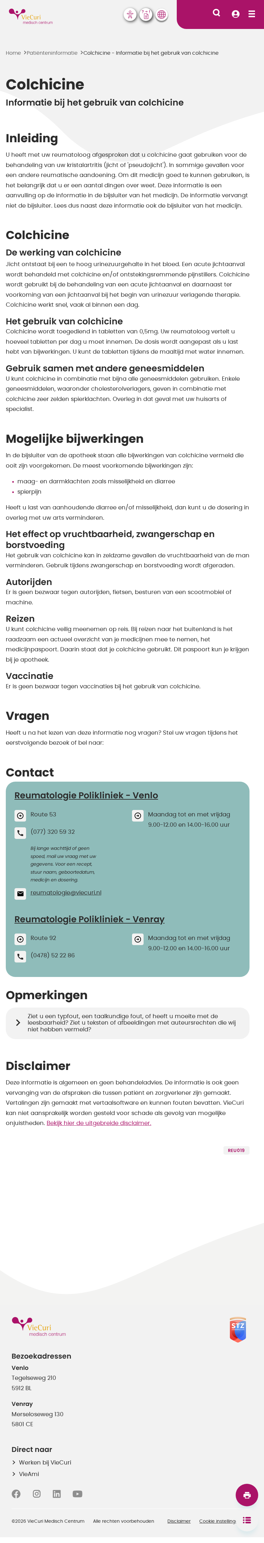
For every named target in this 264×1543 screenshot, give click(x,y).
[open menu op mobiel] (251, 14)
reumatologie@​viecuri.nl (66, 893)
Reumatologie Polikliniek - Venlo (86, 795)
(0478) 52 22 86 (53, 956)
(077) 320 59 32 (53, 832)
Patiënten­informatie (52, 53)
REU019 (236, 1150)
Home (13, 53)
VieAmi (29, 1474)
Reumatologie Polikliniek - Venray (89, 919)
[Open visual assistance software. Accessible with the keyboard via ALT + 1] (130, 14)
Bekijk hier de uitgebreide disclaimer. (99, 1123)
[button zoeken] (216, 13)
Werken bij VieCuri (45, 1463)
